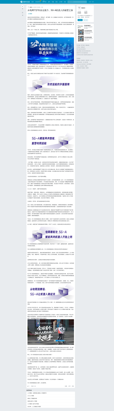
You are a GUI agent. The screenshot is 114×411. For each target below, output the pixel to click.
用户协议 (83, 45)
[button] (22, 15)
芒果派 (86, 66)
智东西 (87, 67)
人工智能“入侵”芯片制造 (33, 403)
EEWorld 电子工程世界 (82, 54)
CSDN (78, 66)
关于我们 (78, 47)
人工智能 (30, 13)
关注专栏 (80, 20)
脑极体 (83, 8)
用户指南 (78, 45)
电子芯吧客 (89, 64)
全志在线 (82, 66)
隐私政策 (87, 45)
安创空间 (83, 60)
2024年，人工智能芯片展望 (34, 406)
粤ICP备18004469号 (81, 49)
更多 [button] (73, 386)
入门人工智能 (31, 395)
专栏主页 (85, 20)
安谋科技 (78, 60)
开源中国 (87, 60)
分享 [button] (69, 386)
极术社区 (25, 2)
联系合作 (83, 47)
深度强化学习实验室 (81, 67)
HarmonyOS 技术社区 (81, 64)
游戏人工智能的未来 (32, 398)
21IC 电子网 (85, 62)
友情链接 (78, 58)
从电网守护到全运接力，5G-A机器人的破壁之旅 (50, 10)
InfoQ (91, 60)
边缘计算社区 (79, 62)
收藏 (66, 386)
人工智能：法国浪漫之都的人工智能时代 (37, 393)
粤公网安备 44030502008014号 (84, 50)
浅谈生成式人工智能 (32, 401)
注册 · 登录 (91, 2)
